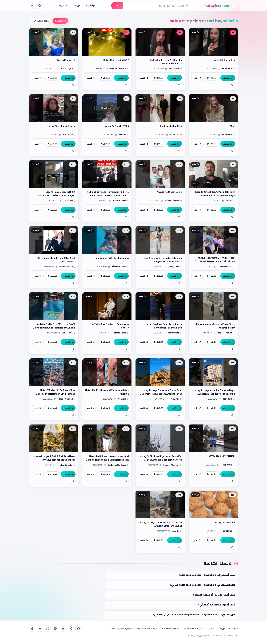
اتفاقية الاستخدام (171, 628)
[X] (71, 628)
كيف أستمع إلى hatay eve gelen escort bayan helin (207, 575)
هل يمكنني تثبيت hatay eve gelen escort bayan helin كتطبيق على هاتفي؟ (194, 614)
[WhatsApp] (47, 628)
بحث (117, 6)
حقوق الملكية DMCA (122, 628)
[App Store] (32, 628)
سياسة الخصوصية (193, 628)
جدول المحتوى (41, 21)
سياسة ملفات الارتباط (147, 628)
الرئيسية (90, 5)
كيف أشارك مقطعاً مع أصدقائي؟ (216, 604)
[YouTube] (63, 628)
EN (32, 6)
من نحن (76, 5)
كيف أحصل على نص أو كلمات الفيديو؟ (214, 594)
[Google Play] (40, 628)
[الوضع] (39, 5)
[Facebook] (78, 628)
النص (195, 78)
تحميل (226, 78)
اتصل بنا (62, 5)
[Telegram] (55, 628)
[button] (213, 59)
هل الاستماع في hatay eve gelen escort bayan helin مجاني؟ (202, 585)
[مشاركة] (232, 84)
